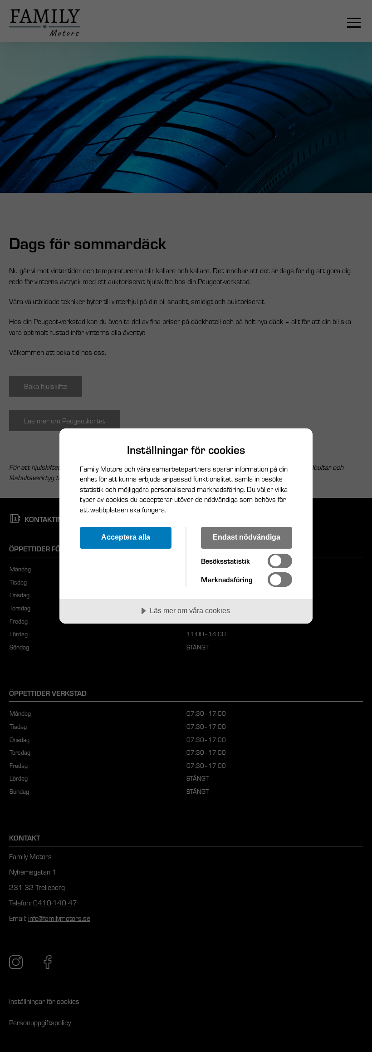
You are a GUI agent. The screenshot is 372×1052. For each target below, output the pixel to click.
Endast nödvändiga (246, 537)
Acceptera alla (125, 537)
